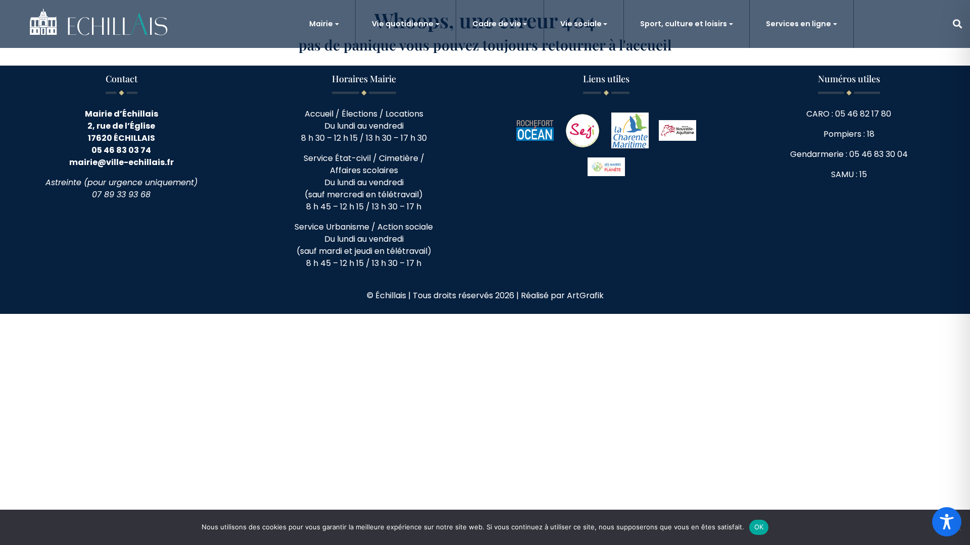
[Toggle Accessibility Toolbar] (946, 521)
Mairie (321, 24)
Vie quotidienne (402, 24)
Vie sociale (581, 24)
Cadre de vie (496, 24)
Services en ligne (798, 24)
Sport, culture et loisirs (683, 24)
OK (759, 527)
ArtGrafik (585, 295)
